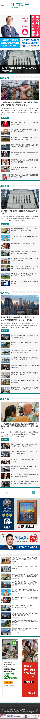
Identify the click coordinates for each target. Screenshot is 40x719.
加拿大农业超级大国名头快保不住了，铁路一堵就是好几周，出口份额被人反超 (25, 575)
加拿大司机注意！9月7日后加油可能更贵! (23, 244)
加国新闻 (4, 186)
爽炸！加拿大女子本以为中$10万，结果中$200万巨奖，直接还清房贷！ (24, 606)
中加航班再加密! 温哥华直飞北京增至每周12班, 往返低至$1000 (24, 629)
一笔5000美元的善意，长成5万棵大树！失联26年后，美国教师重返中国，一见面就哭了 (19, 426)
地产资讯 (4, 292)
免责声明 (13, 712)
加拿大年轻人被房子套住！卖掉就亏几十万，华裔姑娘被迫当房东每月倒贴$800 (25, 583)
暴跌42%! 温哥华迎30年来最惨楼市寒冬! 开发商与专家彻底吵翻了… (25, 614)
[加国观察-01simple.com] (20, 5)
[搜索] (33, 492)
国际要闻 (4, 78)
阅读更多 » (5, 117)
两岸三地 (4, 399)
